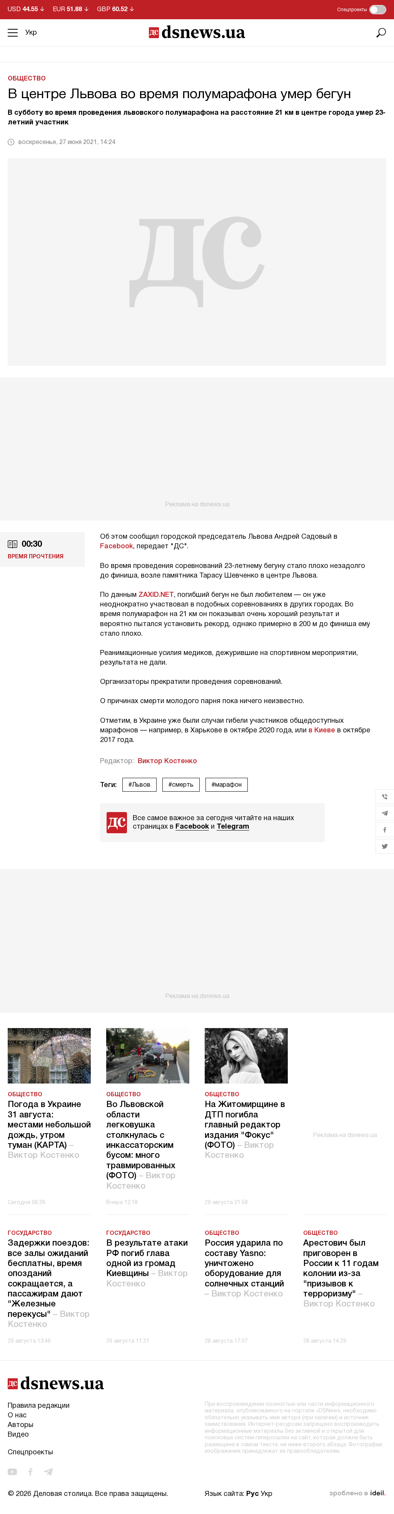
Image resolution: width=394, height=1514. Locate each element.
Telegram (233, 827)
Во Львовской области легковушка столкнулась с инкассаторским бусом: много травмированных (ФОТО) (140, 1145)
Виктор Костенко (167, 761)
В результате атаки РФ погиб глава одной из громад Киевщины (147, 1263)
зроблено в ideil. (357, 1494)
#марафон (227, 785)
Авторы (20, 1425)
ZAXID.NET (156, 595)
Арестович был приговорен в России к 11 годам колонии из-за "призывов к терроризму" (341, 1273)
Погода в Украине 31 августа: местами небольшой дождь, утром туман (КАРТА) (49, 1130)
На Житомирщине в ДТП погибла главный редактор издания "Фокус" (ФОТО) (245, 1130)
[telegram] (48, 1472)
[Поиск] (381, 33)
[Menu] (13, 33)
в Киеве (322, 730)
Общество (27, 79)
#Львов (139, 785)
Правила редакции (39, 1406)
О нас (17, 1415)
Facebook (116, 546)
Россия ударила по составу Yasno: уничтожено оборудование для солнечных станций (244, 1268)
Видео (18, 1435)
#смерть (181, 785)
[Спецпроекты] (377, 9)
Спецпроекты (30, 1452)
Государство (30, 1233)
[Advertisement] (197, 443)
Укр (31, 33)
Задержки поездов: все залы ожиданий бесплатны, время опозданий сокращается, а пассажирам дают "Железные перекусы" (49, 1283)
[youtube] (12, 1472)
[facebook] (30, 1472)
